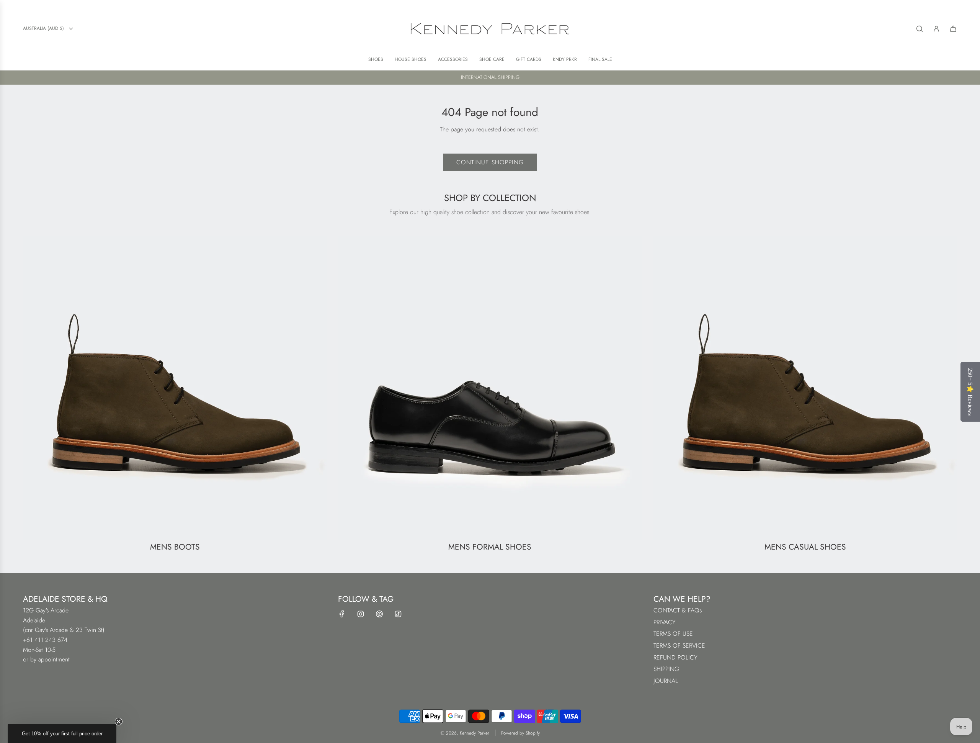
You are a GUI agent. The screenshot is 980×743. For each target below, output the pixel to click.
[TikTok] (398, 614)
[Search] (919, 28)
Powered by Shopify (520, 733)
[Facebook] (341, 614)
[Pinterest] (379, 614)
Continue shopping (490, 162)
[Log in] (936, 28)
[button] (62, 733)
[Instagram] (360, 614)
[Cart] (953, 28)
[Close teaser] (118, 721)
